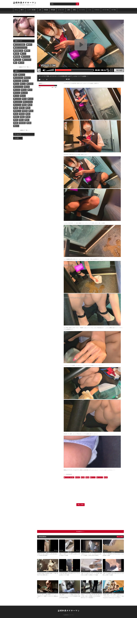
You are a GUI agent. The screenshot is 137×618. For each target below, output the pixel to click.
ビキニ (23, 95)
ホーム (16, 9)
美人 (22, 119)
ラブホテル (96, 9)
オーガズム (17, 80)
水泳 (31, 110)
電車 (16, 122)
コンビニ (30, 83)
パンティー (100, 477)
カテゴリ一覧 (105, 9)
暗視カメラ (17, 110)
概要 (68, 79)
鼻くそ (16, 125)
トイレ (89, 9)
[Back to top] (132, 613)
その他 (21, 62)
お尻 (40, 9)
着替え (74, 9)
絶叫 (16, 119)
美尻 (106, 477)
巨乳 (28, 107)
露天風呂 (23, 122)
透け (27, 119)
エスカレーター (18, 77)
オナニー (28, 77)
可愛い (78, 477)
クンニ (23, 83)
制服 (88, 477)
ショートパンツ (18, 86)
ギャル (16, 83)
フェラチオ (17, 98)
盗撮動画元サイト (80, 531)
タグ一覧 (114, 9)
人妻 (30, 104)
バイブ (16, 95)
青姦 (29, 122)
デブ (30, 89)
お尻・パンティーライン (20, 47)
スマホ (27, 86)
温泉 (28, 113)
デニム (24, 89)
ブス (25, 98)
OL (16, 74)
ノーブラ (25, 92)
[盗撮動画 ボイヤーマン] (24, 3)
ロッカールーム (28, 101)
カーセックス (61, 9)
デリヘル (17, 92)
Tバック (93, 477)
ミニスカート (18, 101)
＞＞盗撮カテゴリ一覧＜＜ (24, 67)
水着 (16, 113)
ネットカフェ (82, 9)
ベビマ (30, 98)
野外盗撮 (53, 9)
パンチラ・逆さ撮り (31, 9)
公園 (16, 107)
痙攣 (28, 116)
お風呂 (68, 9)
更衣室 (25, 110)
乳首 (25, 104)
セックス (17, 89)
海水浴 (22, 113)
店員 (83, 477)
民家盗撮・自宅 (18, 50)
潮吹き (16, 116)
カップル (26, 80)
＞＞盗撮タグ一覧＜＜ (24, 130)
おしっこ (22, 74)
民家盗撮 (46, 9)
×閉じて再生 (80, 504)
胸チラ (22, 9)
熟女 (23, 116)
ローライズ (17, 104)
